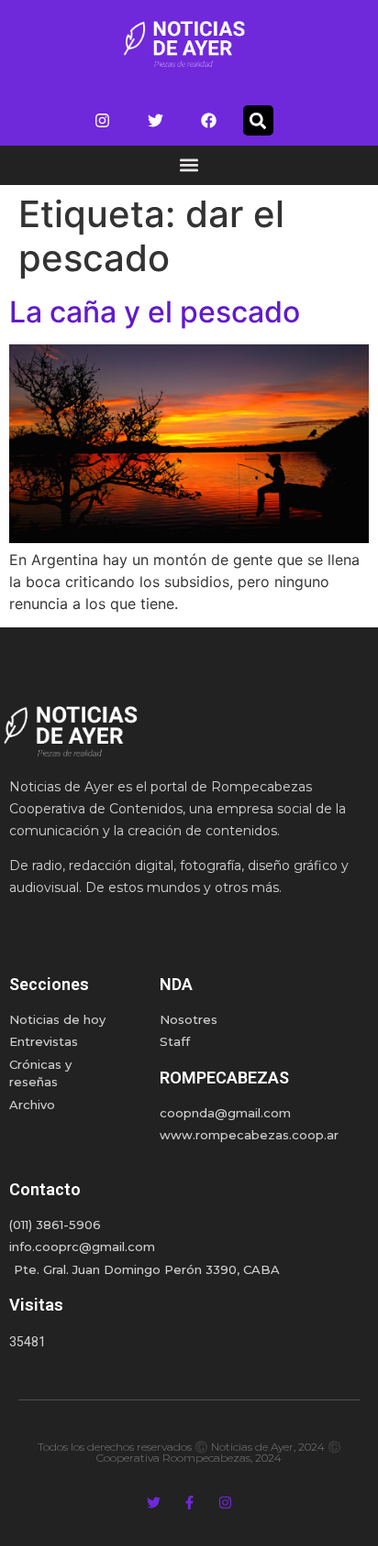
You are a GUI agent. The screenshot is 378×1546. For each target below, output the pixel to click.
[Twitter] (156, 120)
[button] (258, 120)
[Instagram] (102, 120)
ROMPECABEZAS (224, 1077)
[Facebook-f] (189, 1502)
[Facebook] (209, 120)
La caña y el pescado (154, 312)
